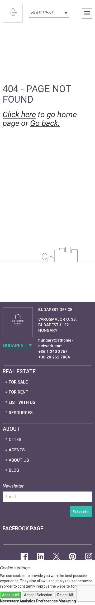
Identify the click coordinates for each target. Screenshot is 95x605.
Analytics (27, 601)
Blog (14, 470)
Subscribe (81, 512)
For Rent (18, 392)
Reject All (65, 595)
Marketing (67, 601)
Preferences (47, 601)
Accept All (10, 595)
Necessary (9, 601)
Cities (15, 439)
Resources (21, 412)
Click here (19, 114)
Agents (17, 449)
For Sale (18, 382)
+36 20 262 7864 (54, 357)
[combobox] (49, 12)
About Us (19, 460)
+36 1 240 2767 (53, 351)
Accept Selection (38, 595)
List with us (22, 402)
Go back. (45, 123)
